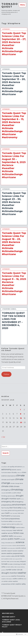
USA (18, 570)
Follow (6, 374)
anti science (18, 466)
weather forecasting (18, 576)
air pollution (4, 466)
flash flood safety (15, 508)
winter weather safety (18, 584)
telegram (23, 561)
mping (3, 530)
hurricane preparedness (10, 519)
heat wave (21, 513)
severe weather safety (8, 556)
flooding (24, 507)
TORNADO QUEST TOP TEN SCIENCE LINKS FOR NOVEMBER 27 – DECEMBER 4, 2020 (13, 321)
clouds (3, 492)
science (20, 542)
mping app (9, 530)
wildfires (20, 578)
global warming (12, 510)
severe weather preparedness (12, 553)
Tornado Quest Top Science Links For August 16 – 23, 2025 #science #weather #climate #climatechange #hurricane (14, 244)
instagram (4, 524)
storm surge (15, 558)
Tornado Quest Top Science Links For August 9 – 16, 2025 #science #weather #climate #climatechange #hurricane (14, 284)
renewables (7, 542)
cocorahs (8, 493)
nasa (14, 530)
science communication (6, 545)
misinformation (20, 527)
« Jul (3, 437)
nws (14, 536)
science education (11, 548)
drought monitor (8, 499)
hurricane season (17, 521)
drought (19, 495)
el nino (22, 498)
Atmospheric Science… (9, 309)
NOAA (16, 533)
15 (21, 418)
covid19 (14, 493)
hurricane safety (6, 521)
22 (21, 422)
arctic (23, 466)
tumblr (8, 570)
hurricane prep (15, 516)
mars (21, 524)
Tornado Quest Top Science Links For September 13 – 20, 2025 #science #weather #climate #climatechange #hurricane (14, 84)
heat (11, 513)
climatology (17, 489)
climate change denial (16, 483)
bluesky (14, 472)
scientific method (21, 548)
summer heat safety (15, 561)
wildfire (15, 578)
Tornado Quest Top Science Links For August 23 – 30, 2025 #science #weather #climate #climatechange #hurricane (14, 204)
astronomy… (6, 29)
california (19, 472)
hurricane (5, 516)
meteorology (8, 527)
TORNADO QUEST (10, 5)
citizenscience (11, 476)
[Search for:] (14, 447)
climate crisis (7, 486)
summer (20, 558)
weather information (6, 578)
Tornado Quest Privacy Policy (12, 626)
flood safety (4, 510)
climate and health (8, 479)
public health (14, 539)
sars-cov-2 (13, 542)
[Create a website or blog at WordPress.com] (2, 632)
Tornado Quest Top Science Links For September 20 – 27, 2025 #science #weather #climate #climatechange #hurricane (14, 44)
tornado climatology (14, 564)
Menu (22, 5)
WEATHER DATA (8, 613)
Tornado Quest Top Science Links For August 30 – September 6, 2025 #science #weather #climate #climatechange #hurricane (14, 165)
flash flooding (5, 508)
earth (19, 499)
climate (20, 475)
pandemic (19, 536)
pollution (4, 539)
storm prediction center (6, 558)
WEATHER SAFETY (8, 617)
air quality (11, 466)
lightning (9, 524)
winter (6, 581)
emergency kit (7, 501)
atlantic (14, 469)
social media (20, 556)
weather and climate (6, 576)
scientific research (7, 551)
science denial (16, 545)
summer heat (5, 561)
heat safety (15, 513)
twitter (14, 570)
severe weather (18, 551)
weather (21, 573)
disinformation (11, 496)
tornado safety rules (11, 566)
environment (19, 504)
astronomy (6, 469)
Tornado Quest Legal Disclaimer (11, 621)
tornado (4, 564)
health (7, 513)
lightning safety (16, 524)
